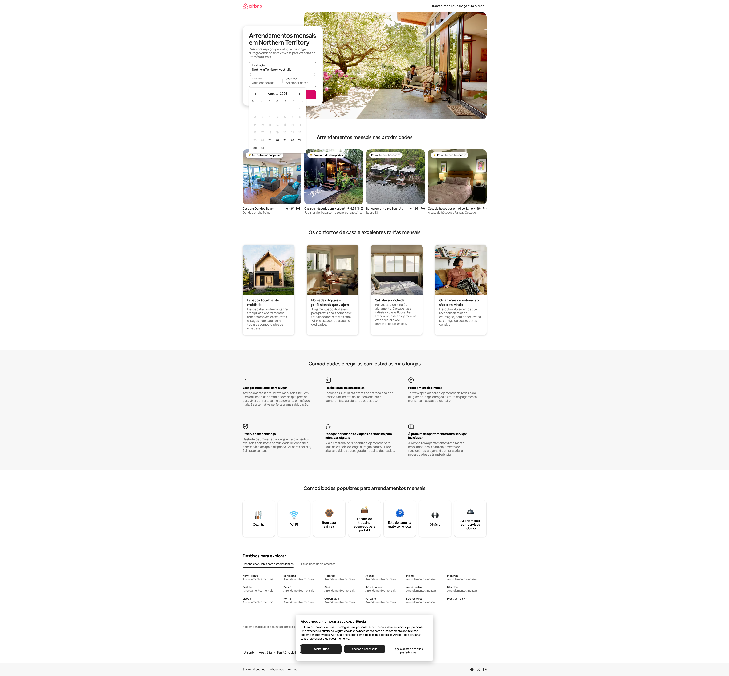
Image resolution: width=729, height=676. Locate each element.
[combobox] (282, 69)
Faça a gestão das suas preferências (408, 650)
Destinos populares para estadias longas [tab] (268, 564)
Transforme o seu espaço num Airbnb (457, 6)
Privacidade (276, 669)
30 (255, 148)
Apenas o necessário (365, 649)
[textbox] (266, 83)
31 (262, 148)
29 (299, 140)
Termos (292, 669)
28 (292, 140)
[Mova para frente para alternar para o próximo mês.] (299, 94)
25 (269, 140)
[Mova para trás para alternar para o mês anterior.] (255, 94)
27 (284, 140)
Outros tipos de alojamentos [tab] (317, 564)
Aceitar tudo (321, 649)
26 (277, 140)
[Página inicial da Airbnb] (252, 6)
